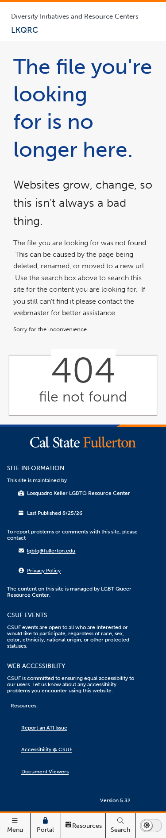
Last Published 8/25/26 (54, 513)
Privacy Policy (44, 571)
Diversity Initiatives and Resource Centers (75, 16)
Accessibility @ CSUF (46, 749)
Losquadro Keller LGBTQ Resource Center (78, 493)
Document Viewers (45, 771)
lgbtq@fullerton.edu (51, 551)
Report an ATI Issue (44, 728)
